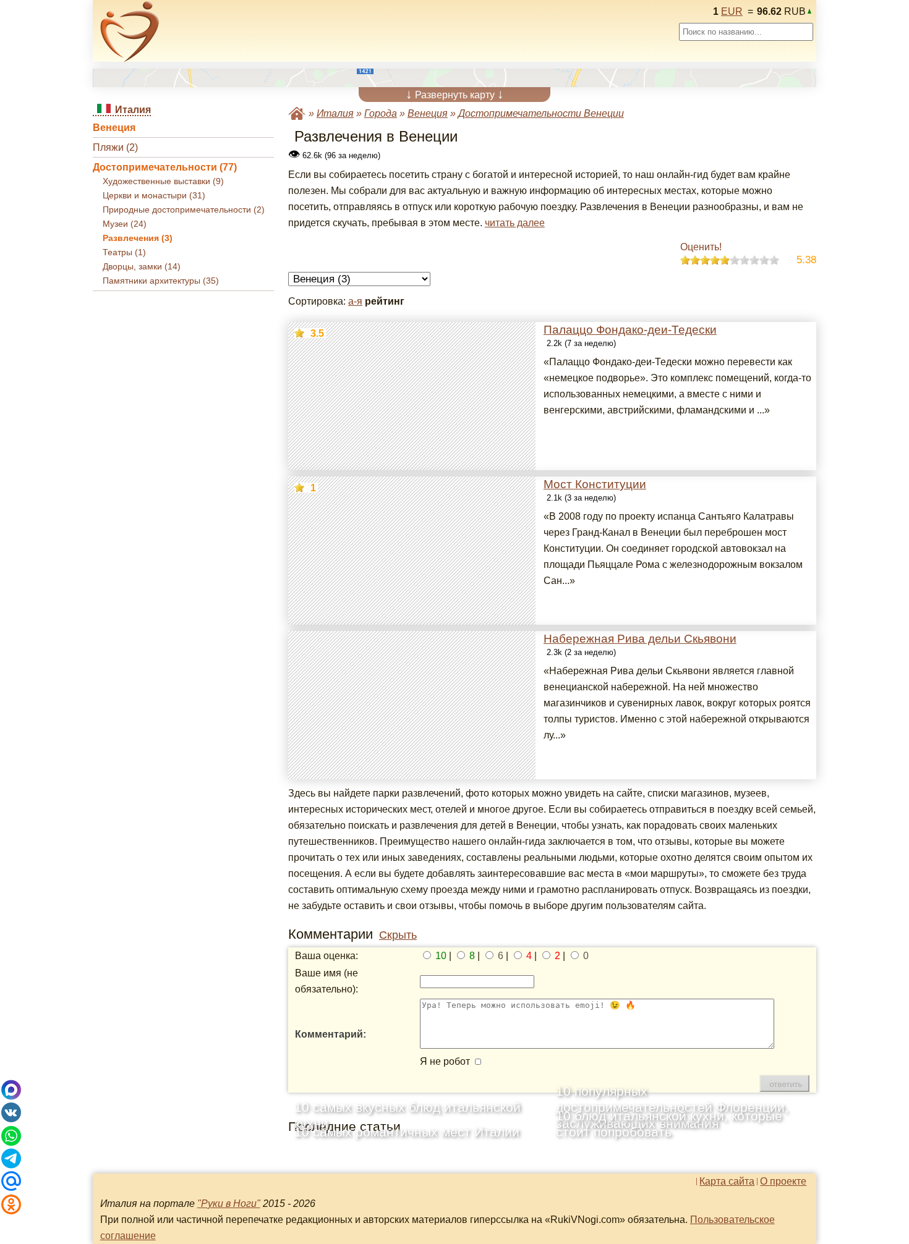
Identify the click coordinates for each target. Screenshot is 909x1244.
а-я (355, 301)
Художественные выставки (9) (163, 181)
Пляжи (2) (115, 147)
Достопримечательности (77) (165, 167)
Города (380, 113)
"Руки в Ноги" (228, 1203)
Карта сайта (726, 1181)
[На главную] (130, 31)
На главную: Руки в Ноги (296, 113)
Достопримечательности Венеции (541, 113)
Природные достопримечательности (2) (184, 209)
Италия (335, 113)
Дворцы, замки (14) (142, 266)
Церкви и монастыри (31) (154, 195)
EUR (732, 11)
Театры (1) (124, 252)
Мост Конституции (595, 484)
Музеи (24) (125, 224)
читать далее (515, 223)
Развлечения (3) (138, 238)
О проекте (783, 1181)
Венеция (114, 127)
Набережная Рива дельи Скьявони (640, 638)
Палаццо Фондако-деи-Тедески (630, 329)
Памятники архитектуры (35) (161, 281)
